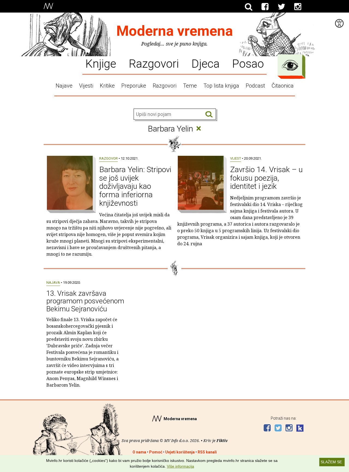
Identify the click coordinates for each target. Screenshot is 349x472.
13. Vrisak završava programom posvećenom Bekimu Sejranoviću (85, 301)
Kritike (107, 85)
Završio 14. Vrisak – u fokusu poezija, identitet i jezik (266, 178)
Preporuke (133, 85)
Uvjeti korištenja (180, 452)
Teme (190, 85)
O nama (139, 452)
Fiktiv (222, 440)
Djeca (205, 63)
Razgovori (154, 63)
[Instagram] (297, 7)
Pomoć (155, 452)
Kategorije (290, 65)
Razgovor (108, 158)
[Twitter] (281, 7)
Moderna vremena (174, 31)
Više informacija (180, 466)
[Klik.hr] (299, 429)
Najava (53, 282)
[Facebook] (265, 7)
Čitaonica (283, 85)
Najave (64, 85)
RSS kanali (207, 452)
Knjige (100, 63)
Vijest (235, 158)
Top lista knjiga (221, 85)
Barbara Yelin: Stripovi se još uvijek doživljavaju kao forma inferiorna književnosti (135, 186)
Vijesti (86, 85)
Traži (209, 114)
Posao (248, 63)
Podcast (255, 85)
